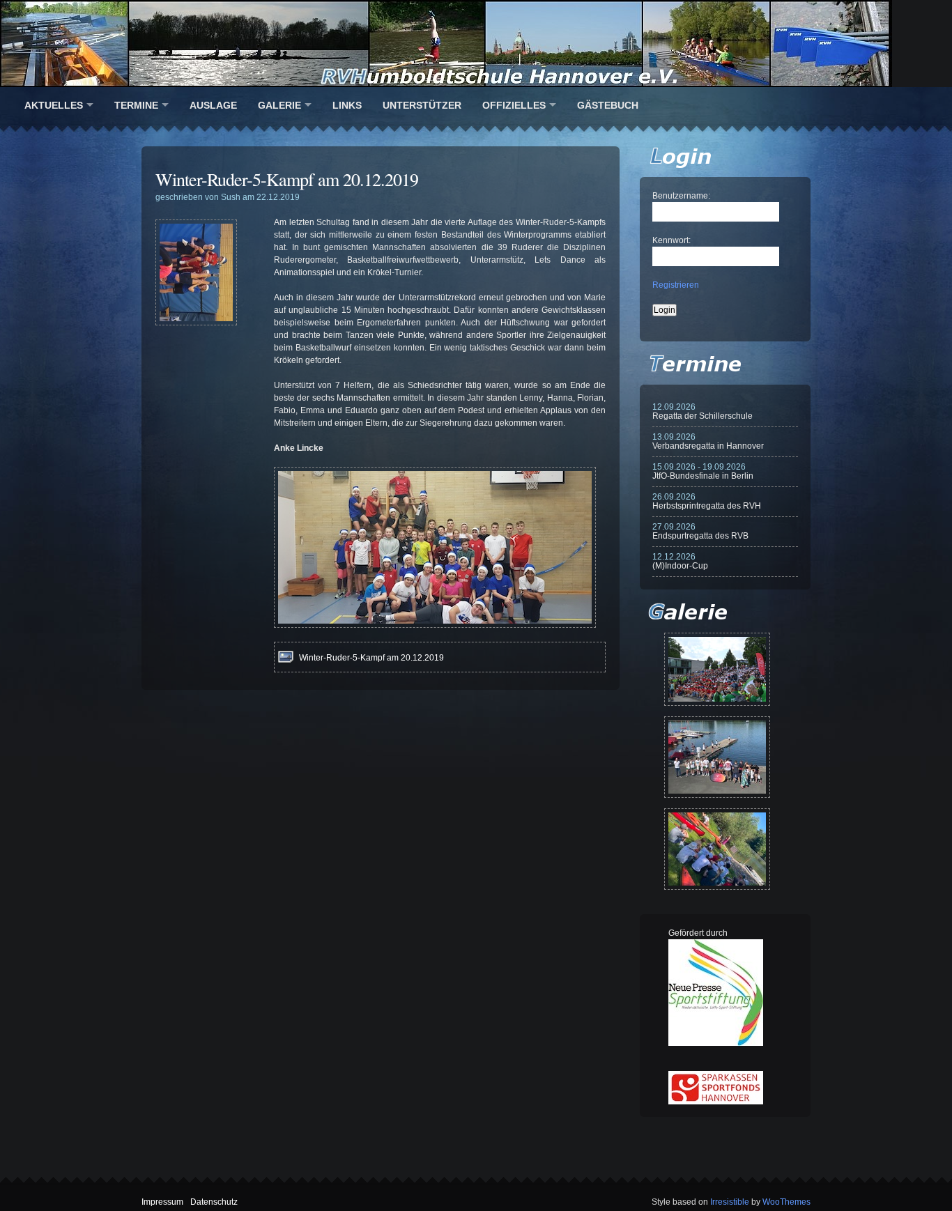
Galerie (279, 105)
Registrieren (675, 285)
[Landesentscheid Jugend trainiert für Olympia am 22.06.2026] (717, 757)
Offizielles (514, 105)
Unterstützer (422, 105)
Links (347, 105)
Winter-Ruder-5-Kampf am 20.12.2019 (286, 179)
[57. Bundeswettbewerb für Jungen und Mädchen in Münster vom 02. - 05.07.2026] (717, 669)
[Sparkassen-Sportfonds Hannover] (715, 1101)
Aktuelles (53, 105)
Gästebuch (607, 105)
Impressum (162, 1202)
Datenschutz (214, 1202)
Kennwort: (671, 240)
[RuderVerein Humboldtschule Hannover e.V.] (476, 43)
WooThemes (786, 1202)
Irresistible (729, 1202)
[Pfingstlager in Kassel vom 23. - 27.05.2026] (717, 849)
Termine (136, 105)
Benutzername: (681, 196)
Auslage (213, 105)
